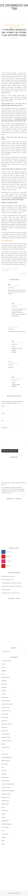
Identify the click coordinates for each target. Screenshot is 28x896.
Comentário (4, 427)
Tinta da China (4, 834)
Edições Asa (4, 720)
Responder (11, 287)
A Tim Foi (3, 664)
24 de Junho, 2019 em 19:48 (13, 363)
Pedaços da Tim (14, 27)
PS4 (4, 194)
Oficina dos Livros (5, 787)
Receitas (3, 817)
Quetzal (3, 814)
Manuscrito (4, 770)
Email (3, 413)
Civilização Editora (5, 700)
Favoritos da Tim (5, 747)
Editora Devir (4, 730)
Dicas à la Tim (19, 25)
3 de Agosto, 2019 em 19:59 (17, 304)
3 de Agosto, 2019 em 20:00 (17, 342)
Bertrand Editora (5, 677)
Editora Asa (4, 727)
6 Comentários (23, 274)
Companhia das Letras (6, 704)
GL (2, 750)
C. (8, 325)
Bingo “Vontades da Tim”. (7, 579)
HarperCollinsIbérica (6, 757)
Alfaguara (3, 670)
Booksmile (4, 687)
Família (3, 744)
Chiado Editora (5, 697)
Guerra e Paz (4, 754)
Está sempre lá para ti (7, 240)
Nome (3, 406)
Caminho (3, 694)
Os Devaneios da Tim (14, 7)
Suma (2, 830)
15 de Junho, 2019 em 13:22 (13, 286)
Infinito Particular (5, 760)
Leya (2, 767)
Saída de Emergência (6, 824)
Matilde (10, 361)
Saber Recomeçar (5, 589)
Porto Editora (4, 810)
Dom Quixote (4, 717)
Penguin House (5, 800)
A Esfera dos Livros (6, 660)
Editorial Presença (5, 737)
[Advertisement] (14, 863)
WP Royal (17, 893)
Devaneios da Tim (9, 25)
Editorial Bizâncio (5, 734)
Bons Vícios (4, 684)
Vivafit (3, 840)
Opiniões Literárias (6, 794)
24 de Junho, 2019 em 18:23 (13, 327)
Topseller (3, 837)
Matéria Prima (4, 777)
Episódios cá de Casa (6, 740)
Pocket (3, 807)
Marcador (3, 774)
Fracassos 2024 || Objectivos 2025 (10, 593)
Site (2, 420)
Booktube (3, 690)
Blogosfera (4, 680)
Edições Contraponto (6, 724)
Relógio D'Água (5, 820)
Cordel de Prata (5, 707)
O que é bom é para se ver (8, 784)
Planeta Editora (5, 804)
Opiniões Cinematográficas (8, 790)
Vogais (3, 844)
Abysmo (3, 667)
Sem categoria (5, 827)
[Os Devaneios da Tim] (4, 18)
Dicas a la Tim (15, 268)
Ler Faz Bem (4, 764)
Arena (2, 674)
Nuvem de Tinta (5, 780)
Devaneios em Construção (7, 576)
